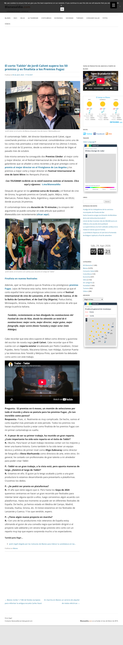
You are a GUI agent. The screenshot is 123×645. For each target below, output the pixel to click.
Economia (58, 18)
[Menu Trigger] (113, 5)
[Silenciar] (111, 88)
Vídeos (7, 24)
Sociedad (69, 18)
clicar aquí (42, 214)
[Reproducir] (86, 88)
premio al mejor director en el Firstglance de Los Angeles (36, 167)
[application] (100, 81)
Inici (15, 18)
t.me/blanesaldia (51, 184)
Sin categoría (87, 282)
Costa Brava (46, 18)
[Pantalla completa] (115, 88)
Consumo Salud (92, 18)
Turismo (79, 18)
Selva (22, 18)
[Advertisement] (61, 46)
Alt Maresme (33, 18)
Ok (62, 9)
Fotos (105, 18)
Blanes (7, 18)
